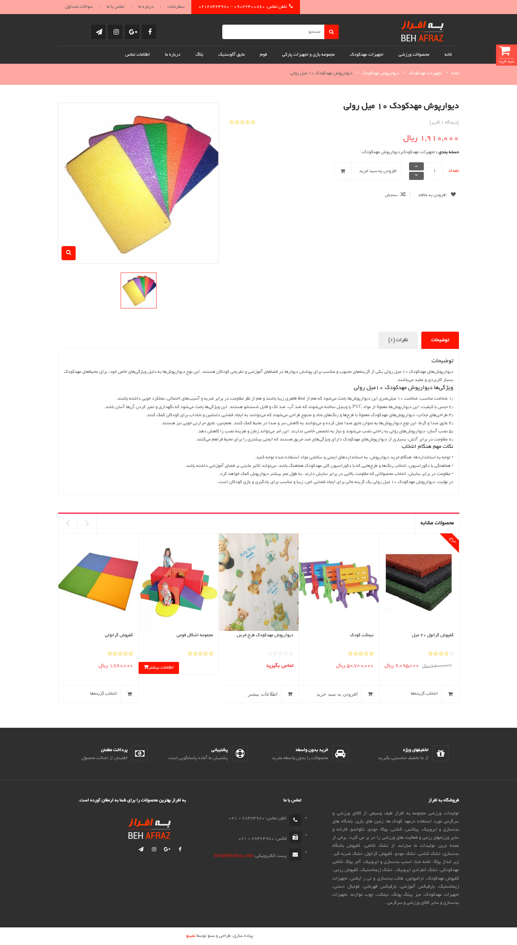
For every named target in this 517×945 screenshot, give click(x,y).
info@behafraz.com (233, 856)
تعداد (453, 171)
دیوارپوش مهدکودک (380, 73)
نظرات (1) (398, 340)
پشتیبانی (219, 750)
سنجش (391, 195)
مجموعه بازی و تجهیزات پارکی (308, 54)
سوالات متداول (79, 7)
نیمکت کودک (362, 635)
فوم (263, 54)
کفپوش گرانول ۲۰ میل (433, 635)
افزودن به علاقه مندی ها (439, 197)
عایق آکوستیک (231, 54)
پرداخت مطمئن (114, 750)
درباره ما (146, 7)
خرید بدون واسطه (312, 750)
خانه (448, 54)
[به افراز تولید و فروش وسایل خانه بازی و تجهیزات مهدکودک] (422, 30)
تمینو (191, 936)
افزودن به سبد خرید (378, 171)
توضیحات (440, 340)
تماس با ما (116, 7)
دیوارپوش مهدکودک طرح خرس (265, 635)
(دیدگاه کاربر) (444, 122)
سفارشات (176, 7)
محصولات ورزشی (413, 54)
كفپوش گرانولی (119, 635)
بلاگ (199, 54)
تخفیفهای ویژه (415, 750)
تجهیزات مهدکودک (366, 54)
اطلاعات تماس (137, 54)
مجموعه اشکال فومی (195, 635)
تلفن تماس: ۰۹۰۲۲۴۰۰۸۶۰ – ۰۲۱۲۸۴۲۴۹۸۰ (242, 7)
